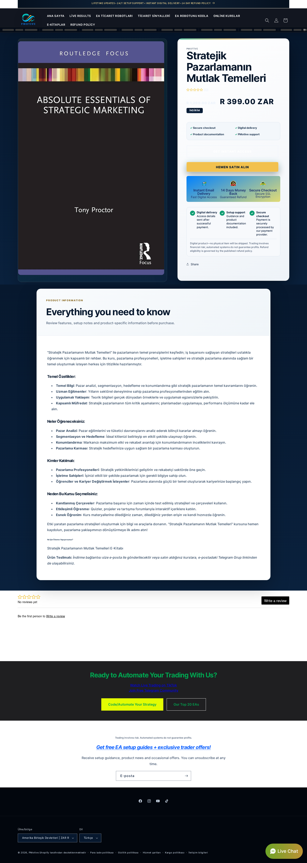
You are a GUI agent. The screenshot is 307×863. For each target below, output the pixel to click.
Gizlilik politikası (128, 852)
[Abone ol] (186, 776)
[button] (267, 20)
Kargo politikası (174, 852)
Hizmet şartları (152, 852)
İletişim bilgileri (198, 852)
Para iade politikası (102, 852)
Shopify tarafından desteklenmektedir (62, 852)
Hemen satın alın (232, 167)
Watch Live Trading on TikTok (153, 685)
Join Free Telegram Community (153, 690)
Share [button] (195, 264)
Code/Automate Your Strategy (132, 704)
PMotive (34, 852)
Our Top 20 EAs (186, 704)
